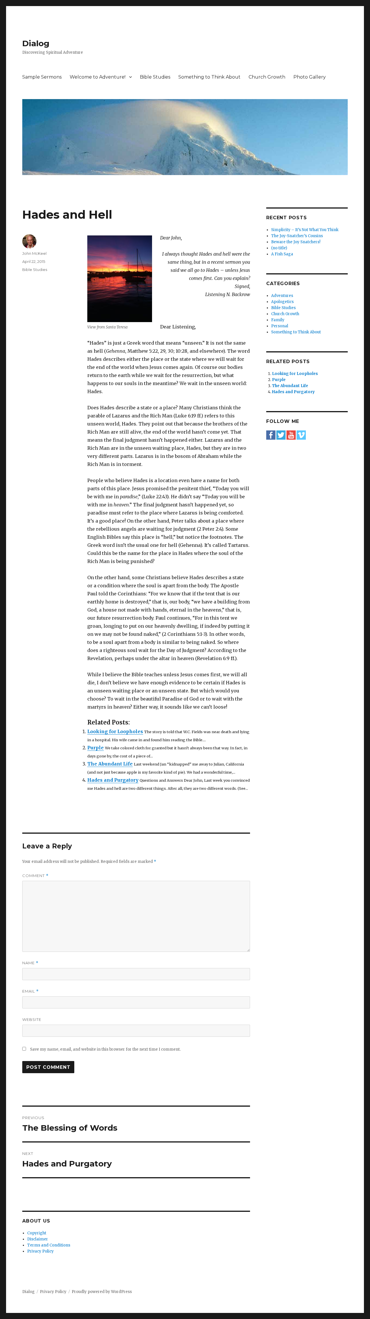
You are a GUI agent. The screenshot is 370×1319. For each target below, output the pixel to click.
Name (30, 963)
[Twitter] (281, 434)
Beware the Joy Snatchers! (295, 241)
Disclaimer (37, 1239)
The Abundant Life (110, 764)
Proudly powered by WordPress (102, 1291)
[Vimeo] (301, 434)
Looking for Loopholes (115, 731)
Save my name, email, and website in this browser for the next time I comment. (105, 1049)
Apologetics (282, 301)
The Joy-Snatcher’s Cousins (297, 235)
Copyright (36, 1233)
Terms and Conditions (48, 1245)
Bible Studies (155, 77)
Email (30, 991)
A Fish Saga (282, 254)
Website (31, 1019)
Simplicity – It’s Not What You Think (304, 229)
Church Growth (267, 77)
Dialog (35, 43)
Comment (35, 875)
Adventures (282, 295)
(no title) (279, 248)
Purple (95, 747)
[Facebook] (270, 434)
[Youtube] (291, 434)
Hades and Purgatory (112, 780)
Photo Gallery (309, 77)
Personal (279, 326)
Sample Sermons (42, 77)
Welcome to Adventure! (97, 77)
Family (277, 319)
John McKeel (34, 253)
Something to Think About (209, 77)
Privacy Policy (40, 1251)
